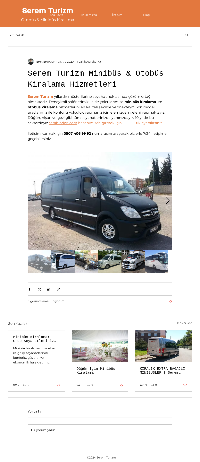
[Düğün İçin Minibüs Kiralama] (100, 346)
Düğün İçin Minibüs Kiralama (96, 371)
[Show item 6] (156, 261)
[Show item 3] (86, 261)
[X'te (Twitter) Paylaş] (39, 289)
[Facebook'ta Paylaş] (29, 289)
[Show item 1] (39, 261)
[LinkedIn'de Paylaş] (49, 289)
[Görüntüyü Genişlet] (100, 201)
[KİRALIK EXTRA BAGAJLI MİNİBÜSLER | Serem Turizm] (163, 346)
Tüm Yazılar (16, 34)
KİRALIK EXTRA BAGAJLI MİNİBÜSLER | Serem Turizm (162, 371)
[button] (187, 34)
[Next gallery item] (167, 201)
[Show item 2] (63, 261)
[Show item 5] (133, 261)
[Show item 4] (109, 261)
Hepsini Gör (184, 323)
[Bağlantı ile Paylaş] (58, 289)
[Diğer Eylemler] (170, 61)
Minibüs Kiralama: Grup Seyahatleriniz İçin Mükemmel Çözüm (33, 339)
